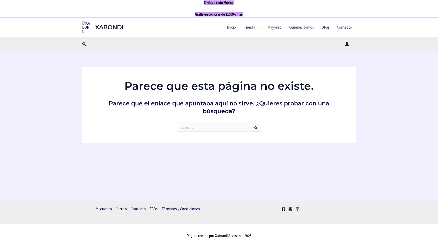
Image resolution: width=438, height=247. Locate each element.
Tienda (249, 27)
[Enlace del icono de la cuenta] (347, 44)
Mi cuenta (104, 208)
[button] (257, 27)
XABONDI (109, 27)
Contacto (344, 27)
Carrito (121, 208)
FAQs (154, 208)
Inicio (231, 27)
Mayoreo (274, 27)
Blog (325, 27)
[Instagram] (290, 209)
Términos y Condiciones (181, 208)
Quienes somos (301, 27)
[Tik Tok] (297, 209)
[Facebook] (284, 209)
